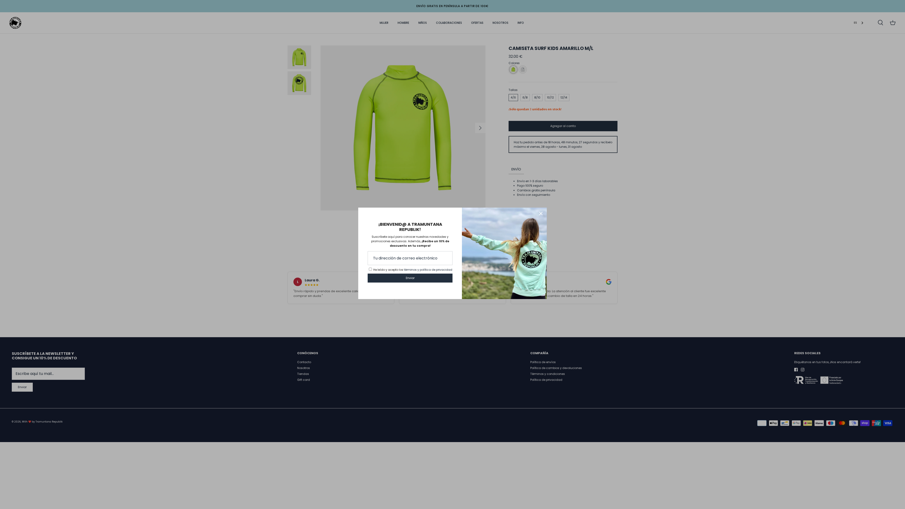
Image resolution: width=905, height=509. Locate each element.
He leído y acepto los (412, 270)
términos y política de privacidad (428, 270)
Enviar (410, 278)
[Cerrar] (541, 213)
